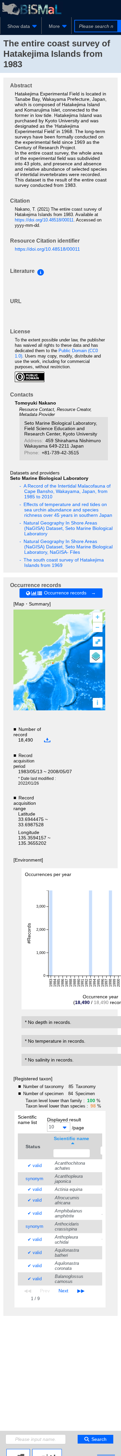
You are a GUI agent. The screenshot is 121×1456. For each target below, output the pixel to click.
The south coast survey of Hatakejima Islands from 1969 (64, 562)
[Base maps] (96, 656)
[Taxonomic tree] (18, 1451)
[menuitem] (21, 26)
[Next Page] (63, 1290)
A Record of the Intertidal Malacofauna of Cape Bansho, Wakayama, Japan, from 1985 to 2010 (67, 491)
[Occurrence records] (47, 1451)
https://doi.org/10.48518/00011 (44, 219)
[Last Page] (80, 1290)
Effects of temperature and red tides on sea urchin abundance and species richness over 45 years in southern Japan (68, 510)
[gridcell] (33, 1165)
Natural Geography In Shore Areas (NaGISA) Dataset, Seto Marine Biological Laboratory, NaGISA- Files (68, 547)
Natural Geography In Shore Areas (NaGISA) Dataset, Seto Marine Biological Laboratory (68, 528)
